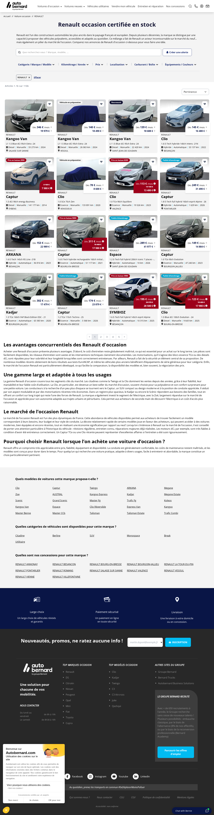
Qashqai (116, 706)
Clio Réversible (98, 506)
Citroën (70, 683)
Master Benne (23, 513)
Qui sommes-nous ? (79, 797)
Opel (68, 700)
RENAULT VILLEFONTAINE (66, 576)
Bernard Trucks (166, 677)
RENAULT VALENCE (137, 570)
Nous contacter (104, 797)
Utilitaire (20, 541)
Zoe (17, 494)
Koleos (168, 500)
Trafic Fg (131, 500)
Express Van (133, 506)
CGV (133, 797)
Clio (17, 488)
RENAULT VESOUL (174, 570)
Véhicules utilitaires (98, 6)
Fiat (68, 711)
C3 (113, 689)
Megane (168, 488)
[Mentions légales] (51, 127)
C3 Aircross (118, 694)
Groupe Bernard (167, 671)
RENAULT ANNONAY (26, 564)
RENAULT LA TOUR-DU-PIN (178, 564)
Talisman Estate (135, 513)
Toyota (69, 717)
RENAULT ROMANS (63, 570)
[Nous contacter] (207, 6)
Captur (56, 488)
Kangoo (168, 506)
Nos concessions (175, 6)
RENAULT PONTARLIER (27, 570)
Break (167, 535)
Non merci (13, 800)
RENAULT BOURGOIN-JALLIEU (143, 564)
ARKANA (131, 488)
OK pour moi (54, 800)
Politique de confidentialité (156, 797)
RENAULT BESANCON (64, 564)
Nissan (69, 689)
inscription (179, 642)
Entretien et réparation (150, 6)
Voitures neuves (73, 6)
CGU (122, 797)
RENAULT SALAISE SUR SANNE (106, 570)
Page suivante (126, 337)
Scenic (19, 500)
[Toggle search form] (190, 6)
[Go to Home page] (17, 6)
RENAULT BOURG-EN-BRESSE (106, 564)
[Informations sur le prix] (51, 131)
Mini (68, 706)
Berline (56, 535)
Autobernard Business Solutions (176, 683)
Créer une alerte (178, 52)
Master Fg (95, 500)
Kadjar (130, 494)
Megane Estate (172, 494)
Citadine (20, 535)
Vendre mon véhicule (123, 6)
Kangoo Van (22, 506)
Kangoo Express (99, 494)
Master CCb (59, 513)
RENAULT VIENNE (25, 576)
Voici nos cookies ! (15, 788)
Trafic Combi (171, 513)
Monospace (133, 535)
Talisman (95, 513)
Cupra (69, 723)
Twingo (94, 488)
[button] (6, 810)
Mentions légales (185, 797)
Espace (56, 506)
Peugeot (70, 694)
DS (67, 677)
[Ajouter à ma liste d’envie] (49, 104)
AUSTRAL (58, 494)
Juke (114, 700)
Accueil (7, 16)
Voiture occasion (22, 16)
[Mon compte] (202, 6)
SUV (92, 535)
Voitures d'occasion (49, 6)
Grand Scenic (60, 500)
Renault (70, 671)
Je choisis (33, 800)
